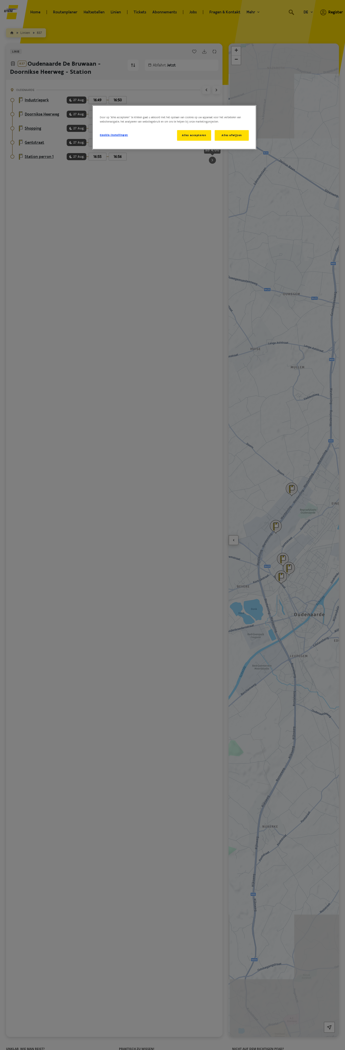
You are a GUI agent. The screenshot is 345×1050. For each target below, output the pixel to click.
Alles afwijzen (231, 135)
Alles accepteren (194, 135)
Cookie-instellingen (114, 135)
